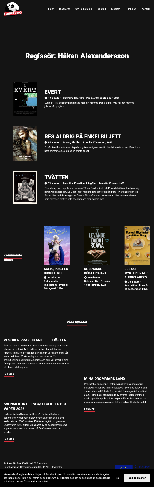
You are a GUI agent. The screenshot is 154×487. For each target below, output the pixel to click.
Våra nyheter (77, 322)
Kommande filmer (13, 257)
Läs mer (9, 374)
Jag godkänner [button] (137, 477)
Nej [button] (117, 477)
